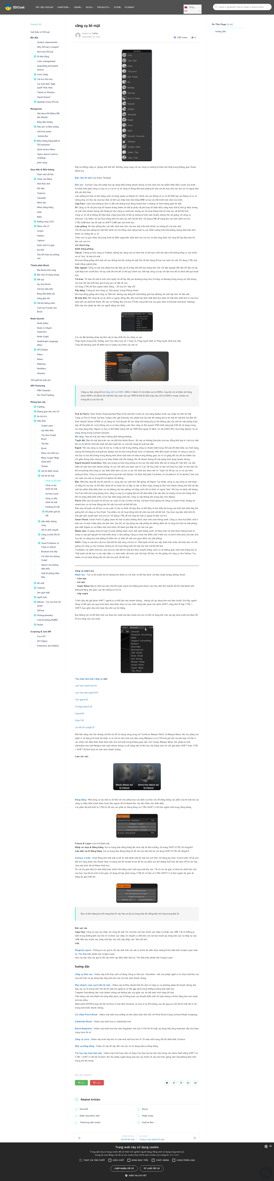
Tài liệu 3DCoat (45, 7)
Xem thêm (174, 1155)
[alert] (137, 1161)
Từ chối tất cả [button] (152, 1168)
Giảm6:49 (79, 713)
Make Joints (147, 1115)
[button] (137, 1175)
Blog (89, 7)
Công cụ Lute (82, 1039)
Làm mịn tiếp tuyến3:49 (86, 692)
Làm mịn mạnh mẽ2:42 (86, 685)
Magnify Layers (83, 950)
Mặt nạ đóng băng (84, 1046)
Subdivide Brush (83, 1021)
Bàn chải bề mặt (83, 177)
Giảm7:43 (79, 720)
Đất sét (79, 184)
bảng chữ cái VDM (114, 392)
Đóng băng (80, 799)
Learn (77, 7)
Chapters (63, 7)
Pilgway (129, 7)
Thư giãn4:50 (81, 699)
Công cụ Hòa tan (84, 974)
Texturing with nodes (90, 1122)
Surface (79, 857)
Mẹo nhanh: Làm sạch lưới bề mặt (92, 985)
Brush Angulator (83, 1028)
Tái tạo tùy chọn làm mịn (88, 1053)
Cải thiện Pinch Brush (86, 1014)
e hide (87, 857)
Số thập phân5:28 (83, 706)
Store (117, 7)
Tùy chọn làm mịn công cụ (89, 678)
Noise (145, 1109)
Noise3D (84, 1109)
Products (103, 7)
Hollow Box (148, 1122)
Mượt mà (80, 574)
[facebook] (174, 1082)
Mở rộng (79, 436)
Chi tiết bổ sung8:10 (84, 727)
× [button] (270, 1146)
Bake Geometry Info (90, 1115)
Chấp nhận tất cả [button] (124, 1168)
